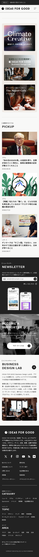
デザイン (10, 514)
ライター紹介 (23, 467)
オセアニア (19, 535)
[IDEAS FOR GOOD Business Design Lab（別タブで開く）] (19, 80)
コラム (11, 498)
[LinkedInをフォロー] (34, 456)
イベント (13, 501)
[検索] (35, 8)
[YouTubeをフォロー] (23, 456)
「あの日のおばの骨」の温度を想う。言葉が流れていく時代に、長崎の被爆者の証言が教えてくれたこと (19, 163)
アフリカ (10, 535)
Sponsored (5, 501)
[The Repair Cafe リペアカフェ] (19, 110)
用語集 (4, 475)
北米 (32, 532)
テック (17, 514)
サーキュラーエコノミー (9, 517)
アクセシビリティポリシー (27, 479)
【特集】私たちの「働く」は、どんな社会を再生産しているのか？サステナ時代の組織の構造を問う (19, 204)
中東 (27, 532)
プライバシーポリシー (8, 479)
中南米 (4, 535)
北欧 (23, 532)
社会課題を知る (24, 471)
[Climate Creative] (19, 50)
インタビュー (19, 498)
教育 (23, 514)
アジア (4, 532)
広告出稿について (7, 467)
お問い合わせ (6, 471)
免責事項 (22, 475)
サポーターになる (18, 346)
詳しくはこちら (29, 284)
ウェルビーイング (23, 517)
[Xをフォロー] (6, 456)
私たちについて (6, 462)
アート (4, 514)
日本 (9, 532)
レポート (28, 498)
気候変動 (29, 514)
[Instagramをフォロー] (17, 456)
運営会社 (22, 462)
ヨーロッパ (16, 532)
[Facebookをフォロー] (11, 456)
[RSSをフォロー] (29, 456)
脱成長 (4, 520)
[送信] (35, 279)
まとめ (35, 498)
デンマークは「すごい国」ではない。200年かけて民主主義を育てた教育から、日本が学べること (19, 245)
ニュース (4, 498)
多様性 (33, 517)
